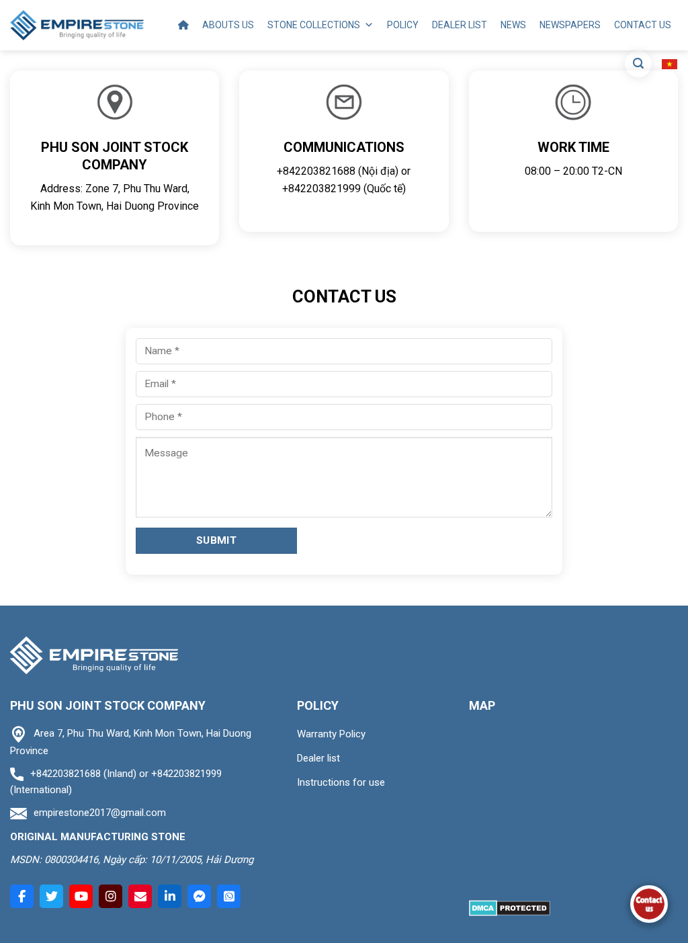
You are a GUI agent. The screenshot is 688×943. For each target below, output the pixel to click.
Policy (403, 24)
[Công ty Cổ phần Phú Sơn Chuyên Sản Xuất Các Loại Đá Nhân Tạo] (77, 25)
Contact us (642, 24)
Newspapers (570, 24)
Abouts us (228, 24)
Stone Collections (313, 24)
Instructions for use (341, 782)
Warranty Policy (331, 734)
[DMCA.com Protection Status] (509, 907)
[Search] (638, 63)
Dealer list (459, 24)
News (513, 24)
